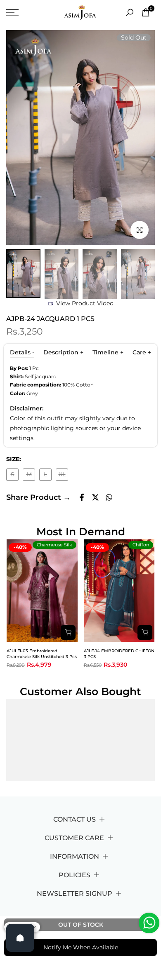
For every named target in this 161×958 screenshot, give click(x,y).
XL (63, 476)
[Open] (20, 938)
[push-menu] (12, 12)
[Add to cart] (68, 632)
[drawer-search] (129, 12)
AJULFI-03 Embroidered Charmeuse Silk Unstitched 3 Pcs (42, 653)
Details (22, 352)
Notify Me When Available (80, 947)
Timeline (107, 352)
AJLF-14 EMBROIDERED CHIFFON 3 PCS (119, 653)
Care (142, 352)
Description (63, 352)
